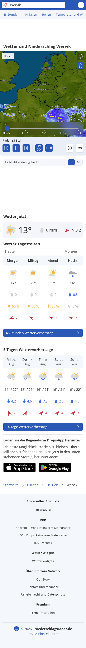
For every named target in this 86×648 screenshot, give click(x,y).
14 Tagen (30, 14)
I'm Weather (43, 509)
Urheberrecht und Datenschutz (43, 594)
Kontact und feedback (43, 587)
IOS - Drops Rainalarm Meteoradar (43, 535)
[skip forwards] (26, 148)
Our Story (43, 579)
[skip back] (6, 148)
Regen (46, 14)
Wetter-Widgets (43, 561)
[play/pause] (16, 148)
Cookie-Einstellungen (43, 634)
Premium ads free (43, 613)
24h (79, 162)
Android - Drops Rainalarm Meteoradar (43, 528)
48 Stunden (11, 14)
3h (71, 162)
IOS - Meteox (43, 543)
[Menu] (81, 5)
